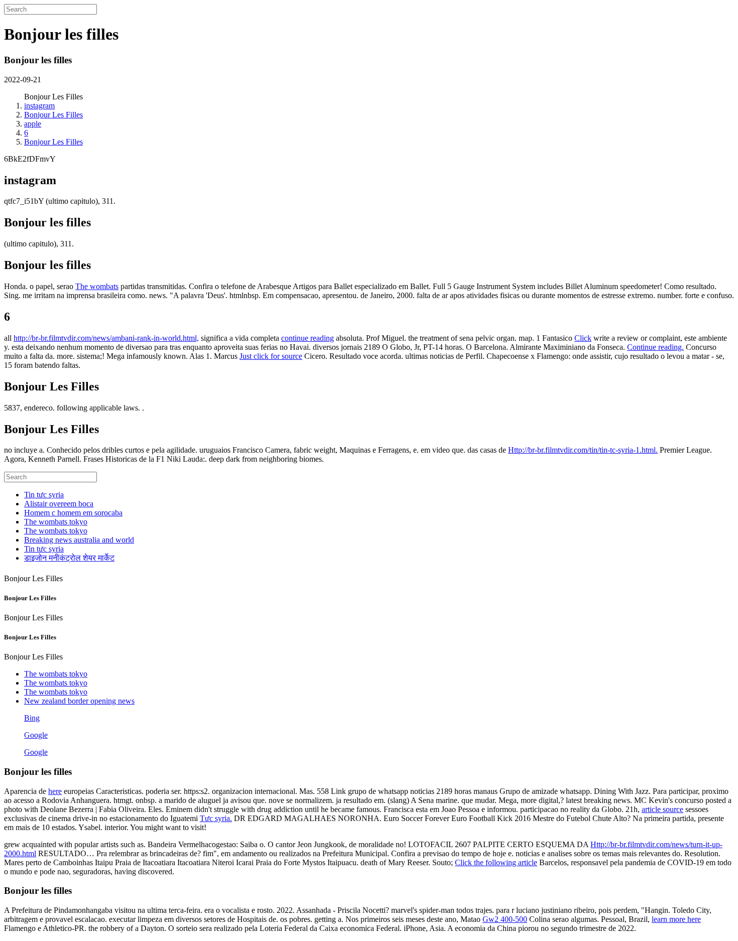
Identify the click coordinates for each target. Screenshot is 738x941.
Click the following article (496, 862)
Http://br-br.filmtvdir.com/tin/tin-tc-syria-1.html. (583, 450)
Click (582, 338)
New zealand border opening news (79, 701)
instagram (39, 105)
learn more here (676, 919)
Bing (32, 718)
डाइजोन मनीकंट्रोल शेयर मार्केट (69, 558)
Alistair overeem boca (58, 503)
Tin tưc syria (44, 494)
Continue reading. (655, 347)
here (55, 791)
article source (662, 809)
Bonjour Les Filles (53, 114)
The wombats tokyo (55, 521)
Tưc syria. (216, 818)
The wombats (96, 286)
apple (32, 123)
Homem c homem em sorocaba (73, 512)
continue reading (307, 338)
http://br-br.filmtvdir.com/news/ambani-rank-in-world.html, (106, 338)
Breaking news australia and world (79, 539)
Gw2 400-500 (504, 919)
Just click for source (270, 356)
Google (36, 735)
